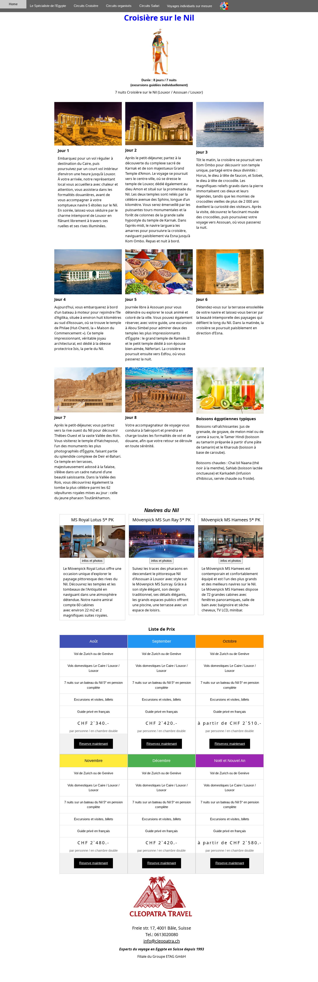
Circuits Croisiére (86, 6)
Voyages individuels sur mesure (189, 6)
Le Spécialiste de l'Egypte (48, 6)
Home (13, 4)
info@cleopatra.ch (161, 941)
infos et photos (92, 560)
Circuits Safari (149, 6)
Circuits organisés (119, 6)
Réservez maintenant (161, 743)
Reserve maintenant (93, 743)
